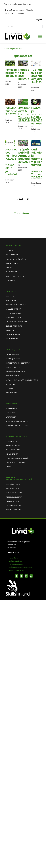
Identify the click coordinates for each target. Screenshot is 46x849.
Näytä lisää (23, 199)
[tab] (23, 56)
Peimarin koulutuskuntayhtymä (17, 4)
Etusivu (6, 48)
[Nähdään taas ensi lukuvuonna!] (23, 63)
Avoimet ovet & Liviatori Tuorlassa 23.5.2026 (25, 114)
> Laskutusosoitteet (15, 561)
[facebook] (16, 576)
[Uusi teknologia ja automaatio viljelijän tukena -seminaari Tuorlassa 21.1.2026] (36, 143)
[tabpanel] (23, 134)
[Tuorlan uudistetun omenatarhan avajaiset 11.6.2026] (36, 63)
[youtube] (21, 576)
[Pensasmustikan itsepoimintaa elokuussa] (10, 63)
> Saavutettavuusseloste (16, 570)
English (39, 19)
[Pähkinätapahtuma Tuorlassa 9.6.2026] (10, 102)
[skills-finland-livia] (17, 580)
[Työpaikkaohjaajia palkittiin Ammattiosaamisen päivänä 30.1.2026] (23, 143)
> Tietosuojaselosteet (15, 564)
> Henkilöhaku (13, 558)
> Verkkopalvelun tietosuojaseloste (20, 567)
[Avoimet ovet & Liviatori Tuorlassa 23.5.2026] (23, 102)
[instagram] (26, 576)
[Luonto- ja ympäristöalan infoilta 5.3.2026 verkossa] (36, 102)
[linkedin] (31, 576)
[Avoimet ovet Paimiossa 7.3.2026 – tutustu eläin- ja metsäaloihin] (10, 143)
